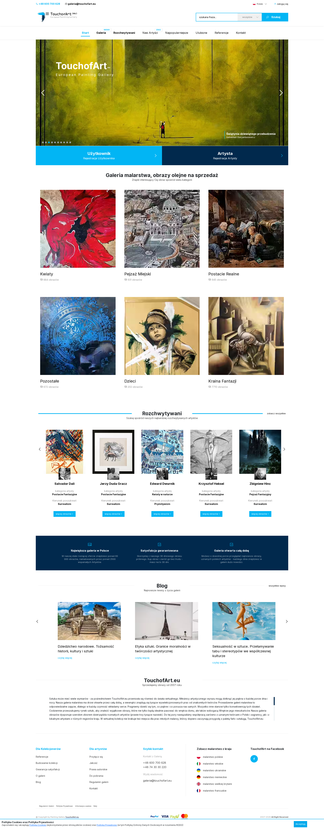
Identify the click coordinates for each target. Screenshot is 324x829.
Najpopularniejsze (176, 32)
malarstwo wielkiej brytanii (217, 783)
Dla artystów (98, 749)
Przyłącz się (96, 756)
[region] (162, 709)
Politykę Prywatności (107, 825)
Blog (38, 782)
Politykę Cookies (37, 825)
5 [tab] (55, 142)
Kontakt (241, 32)
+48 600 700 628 (49, 3)
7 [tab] (61, 142)
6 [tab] (58, 142)
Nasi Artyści (150, 32)
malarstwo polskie (213, 756)
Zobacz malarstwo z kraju (214, 749)
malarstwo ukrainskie (214, 770)
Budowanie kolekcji (47, 763)
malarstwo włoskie (213, 763)
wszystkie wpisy (277, 585)
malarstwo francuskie (214, 790)
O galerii (40, 775)
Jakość (93, 763)
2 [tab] (46, 142)
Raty (95, 806)
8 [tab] (64, 142)
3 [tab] (49, 142)
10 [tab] (70, 142)
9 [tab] (67, 142)
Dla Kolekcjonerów (48, 749)
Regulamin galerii (98, 782)
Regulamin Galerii (46, 806)
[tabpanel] (162, 92)
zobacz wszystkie (276, 413)
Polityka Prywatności (64, 806)
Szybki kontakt (153, 749)
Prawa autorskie (98, 769)
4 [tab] (52, 142)
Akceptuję (300, 824)
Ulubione (201, 32)
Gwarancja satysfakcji (48, 769)
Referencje (221, 32)
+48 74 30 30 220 (154, 767)
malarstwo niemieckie (215, 777)
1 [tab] (43, 142)
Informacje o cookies (83, 806)
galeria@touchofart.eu (82, 3)
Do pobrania (96, 775)
